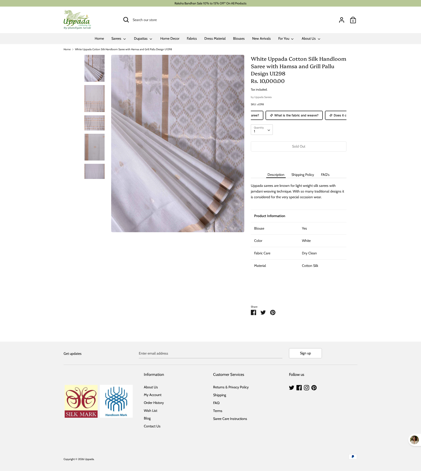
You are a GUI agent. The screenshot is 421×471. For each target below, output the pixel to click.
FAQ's (325, 175)
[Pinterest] (314, 387)
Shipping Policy (302, 175)
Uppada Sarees (263, 97)
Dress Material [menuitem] (215, 38)
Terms (217, 411)
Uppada (89, 459)
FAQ (216, 403)
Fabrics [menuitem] (192, 38)
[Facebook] (299, 387)
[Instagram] (306, 387)
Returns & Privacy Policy (231, 387)
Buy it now (299, 159)
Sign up (305, 353)
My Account (152, 395)
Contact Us (152, 426)
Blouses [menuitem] (239, 38)
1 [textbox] (254, 131)
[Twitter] (291, 387)
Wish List (150, 411)
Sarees (116, 38)
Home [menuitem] (99, 38)
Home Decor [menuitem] (169, 38)
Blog (147, 418)
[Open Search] (126, 19)
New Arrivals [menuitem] (261, 38)
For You (284, 38)
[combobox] (262, 129)
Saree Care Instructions (230, 419)
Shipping (219, 395)
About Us (309, 38)
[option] (177, 145)
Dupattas (141, 38)
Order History (154, 403)
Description (276, 175)
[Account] (341, 18)
